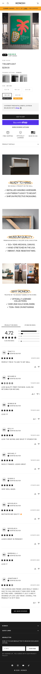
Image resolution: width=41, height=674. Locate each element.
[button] (29, 331)
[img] (14, 353)
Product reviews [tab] (11, 325)
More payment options (20, 127)
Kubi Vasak (6, 60)
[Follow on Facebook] (12, 665)
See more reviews (20, 611)
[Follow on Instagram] (18, 665)
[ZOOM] (38, 46)
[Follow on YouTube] (23, 665)
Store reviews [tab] (30, 325)
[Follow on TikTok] (29, 665)
